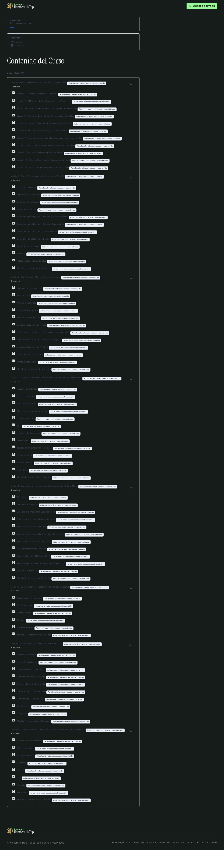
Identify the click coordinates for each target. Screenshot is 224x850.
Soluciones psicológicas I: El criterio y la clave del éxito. (43, 216)
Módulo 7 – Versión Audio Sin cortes (34, 721)
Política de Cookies (207, 842)
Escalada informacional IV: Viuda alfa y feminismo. (41, 534)
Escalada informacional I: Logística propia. (36, 512)
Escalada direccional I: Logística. (32, 548)
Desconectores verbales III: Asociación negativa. (39, 339)
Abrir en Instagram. (26, 748)
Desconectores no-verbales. (30, 354)
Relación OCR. (24, 295)
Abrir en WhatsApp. (26, 755)
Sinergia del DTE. (25, 612)
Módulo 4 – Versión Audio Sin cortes (34, 477)
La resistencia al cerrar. (27, 662)
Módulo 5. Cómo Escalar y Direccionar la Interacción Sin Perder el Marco (44, 486)
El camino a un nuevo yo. (29, 317)
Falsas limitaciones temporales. (32, 261)
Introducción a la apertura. (29, 194)
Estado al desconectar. (27, 362)
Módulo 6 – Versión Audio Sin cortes (34, 635)
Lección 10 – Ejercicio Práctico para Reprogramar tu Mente (44, 160)
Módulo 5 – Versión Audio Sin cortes (34, 578)
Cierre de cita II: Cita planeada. (31, 699)
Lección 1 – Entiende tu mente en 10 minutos (37, 94)
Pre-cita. (21, 770)
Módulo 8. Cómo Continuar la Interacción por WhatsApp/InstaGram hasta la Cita (48, 729)
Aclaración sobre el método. (30, 740)
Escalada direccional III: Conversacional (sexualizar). (41, 563)
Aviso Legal (118, 842)
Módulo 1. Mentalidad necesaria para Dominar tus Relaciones (39, 82)
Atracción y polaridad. (27, 303)
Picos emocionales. (26, 396)
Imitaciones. (23, 470)
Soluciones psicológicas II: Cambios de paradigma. (41, 224)
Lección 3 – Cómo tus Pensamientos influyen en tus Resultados (47, 108)
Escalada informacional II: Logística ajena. (36, 519)
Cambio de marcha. (26, 418)
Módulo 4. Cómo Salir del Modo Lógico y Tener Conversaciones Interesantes (46, 377)
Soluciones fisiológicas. (28, 202)
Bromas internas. (25, 462)
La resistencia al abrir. (27, 187)
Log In (12, 27)
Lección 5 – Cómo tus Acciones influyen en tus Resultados (45, 123)
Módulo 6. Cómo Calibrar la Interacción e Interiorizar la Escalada (40, 587)
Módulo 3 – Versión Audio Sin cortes (34, 369)
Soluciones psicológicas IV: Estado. (34, 239)
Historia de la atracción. (28, 310)
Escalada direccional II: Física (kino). (34, 556)
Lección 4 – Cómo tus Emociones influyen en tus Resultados (46, 116)
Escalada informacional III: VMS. (32, 526)
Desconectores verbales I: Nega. (32, 325)
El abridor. (21, 253)
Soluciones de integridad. (29, 246)
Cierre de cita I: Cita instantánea (31, 691)
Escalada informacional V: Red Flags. (34, 541)
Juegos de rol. (24, 440)
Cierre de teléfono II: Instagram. (31, 676)
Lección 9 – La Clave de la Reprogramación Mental (40, 152)
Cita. (19, 777)
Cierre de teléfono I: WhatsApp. (31, 669)
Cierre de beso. (24, 706)
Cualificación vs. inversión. (30, 598)
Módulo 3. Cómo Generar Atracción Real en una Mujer (36, 277)
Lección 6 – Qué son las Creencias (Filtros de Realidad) (43, 130)
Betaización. (23, 497)
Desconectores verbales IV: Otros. (33, 347)
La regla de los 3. (25, 455)
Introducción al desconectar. (30, 288)
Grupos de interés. (25, 627)
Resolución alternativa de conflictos (176, 842)
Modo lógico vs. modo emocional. (33, 411)
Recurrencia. (23, 792)
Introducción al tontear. (27, 389)
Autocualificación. (25, 605)
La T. (19, 426)
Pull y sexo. (22, 713)
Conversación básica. (27, 403)
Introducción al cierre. (27, 654)
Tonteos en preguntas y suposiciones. (35, 448)
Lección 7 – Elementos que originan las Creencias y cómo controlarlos (50, 138)
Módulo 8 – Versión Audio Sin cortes (34, 799)
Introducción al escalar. (28, 504)
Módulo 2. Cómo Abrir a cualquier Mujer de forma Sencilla (38, 176)
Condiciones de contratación (141, 842)
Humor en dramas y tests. (29, 433)
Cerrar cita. (22, 763)
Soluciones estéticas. (27, 209)
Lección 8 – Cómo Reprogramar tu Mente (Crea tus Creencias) (46, 145)
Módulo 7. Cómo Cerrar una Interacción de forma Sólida (37, 643)
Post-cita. (21, 785)
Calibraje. (21, 620)
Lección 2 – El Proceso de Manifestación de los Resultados (44, 101)
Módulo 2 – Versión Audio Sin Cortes (34, 268)
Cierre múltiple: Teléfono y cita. (31, 684)
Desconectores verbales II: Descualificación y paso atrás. (43, 332)
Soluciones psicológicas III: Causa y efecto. (37, 231)
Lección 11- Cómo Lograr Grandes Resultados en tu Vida (43, 167)
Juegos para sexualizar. (28, 571)
